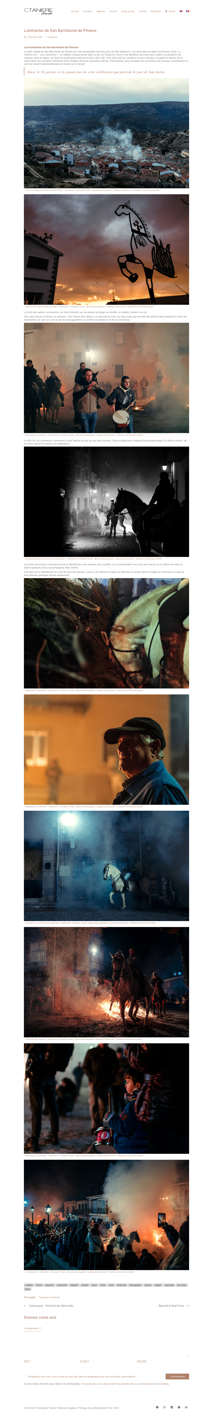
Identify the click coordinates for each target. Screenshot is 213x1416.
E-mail (84, 1361)
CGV (110, 1408)
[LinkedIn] (172, 1407)
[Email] (186, 1407)
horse (102, 1285)
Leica (111, 1285)
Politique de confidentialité (92, 1408)
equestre (49, 1285)
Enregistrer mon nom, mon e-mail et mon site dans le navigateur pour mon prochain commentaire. (82, 1376)
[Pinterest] (179, 1407)
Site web (141, 1361)
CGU (116, 1408)
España (85, 1285)
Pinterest (55, 1297)
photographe (135, 1285)
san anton (181, 1285)
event (94, 1285)
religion (158, 1285)
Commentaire (32, 1328)
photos (148, 1285)
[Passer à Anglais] (181, 11)
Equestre (53, 37)
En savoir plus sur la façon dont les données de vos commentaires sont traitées (125, 1383)
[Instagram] (164, 1407)
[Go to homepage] (38, 11)
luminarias (121, 1285)
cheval (39, 1285)
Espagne (74, 1285)
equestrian (62, 1285)
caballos (29, 1285)
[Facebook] (157, 1407)
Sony (27, 1289)
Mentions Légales (67, 1408)
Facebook (44, 1297)
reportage (169, 1285)
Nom (27, 1361)
